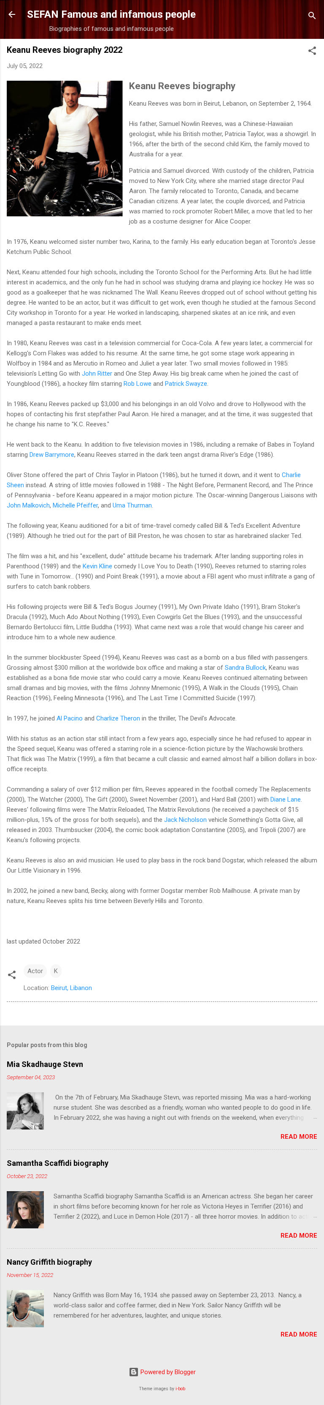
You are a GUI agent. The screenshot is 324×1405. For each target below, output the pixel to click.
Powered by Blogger (167, 1372)
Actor (35, 971)
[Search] (312, 17)
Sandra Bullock (245, 667)
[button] (312, 52)
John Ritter (97, 373)
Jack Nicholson (185, 820)
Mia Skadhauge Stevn (45, 1064)
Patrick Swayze (186, 383)
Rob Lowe (137, 383)
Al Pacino (70, 718)
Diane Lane (285, 799)
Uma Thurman (132, 505)
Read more (299, 1136)
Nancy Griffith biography (49, 1262)
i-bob (180, 1388)
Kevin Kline (97, 566)
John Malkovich (28, 505)
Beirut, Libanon (71, 988)
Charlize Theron (118, 718)
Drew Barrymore (52, 454)
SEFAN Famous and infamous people (111, 14)
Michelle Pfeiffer (75, 505)
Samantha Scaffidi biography (57, 1163)
